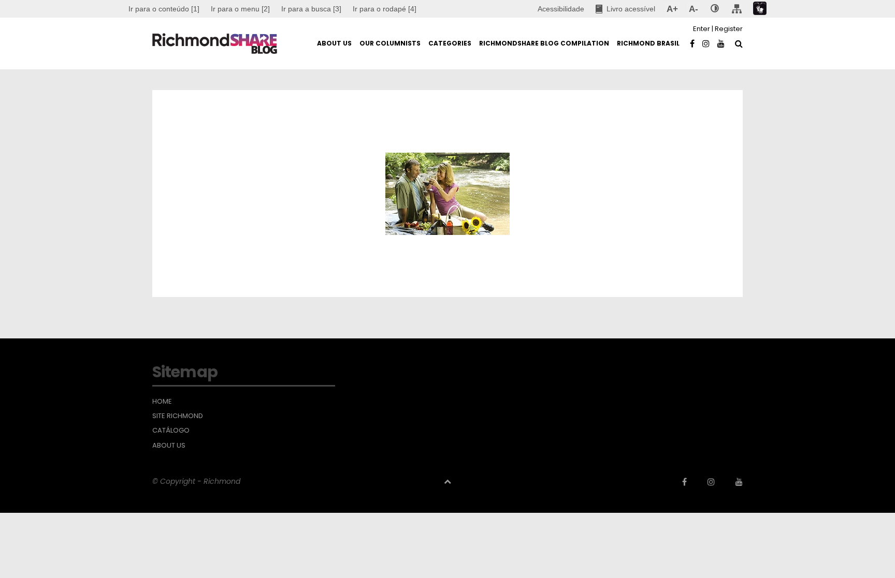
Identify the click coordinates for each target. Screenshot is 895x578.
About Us (168, 445)
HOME (162, 401)
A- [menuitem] (693, 9)
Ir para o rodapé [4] (384, 8)
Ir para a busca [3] (311, 8)
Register (729, 29)
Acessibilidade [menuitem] (561, 8)
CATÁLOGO (171, 430)
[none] (714, 9)
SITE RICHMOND (177, 416)
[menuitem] (240, 9)
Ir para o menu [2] (240, 8)
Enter (701, 29)
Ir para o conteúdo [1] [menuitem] (163, 8)
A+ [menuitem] (672, 9)
